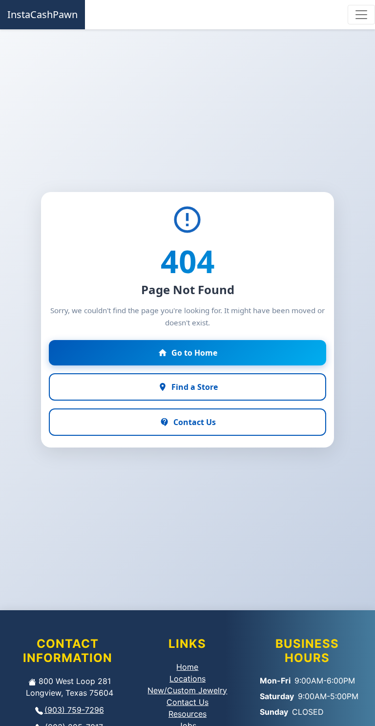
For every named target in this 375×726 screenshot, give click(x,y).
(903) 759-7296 (74, 710)
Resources (187, 714)
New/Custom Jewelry (187, 690)
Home (187, 667)
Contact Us (187, 702)
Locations (187, 678)
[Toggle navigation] (361, 14)
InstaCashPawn (42, 14)
